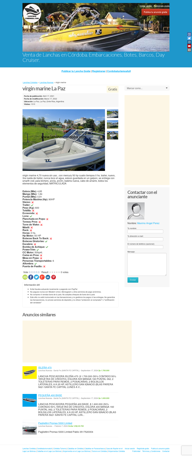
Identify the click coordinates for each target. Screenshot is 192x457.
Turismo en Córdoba (99, 451)
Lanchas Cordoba (29, 448)
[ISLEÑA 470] (29, 372)
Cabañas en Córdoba (75, 448)
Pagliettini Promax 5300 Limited (55, 423)
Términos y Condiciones (151, 451)
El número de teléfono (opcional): (141, 244)
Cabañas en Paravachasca (95, 448)
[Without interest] (29, 272)
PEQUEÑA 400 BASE (50, 395)
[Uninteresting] (30, 272)
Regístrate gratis (162, 5)
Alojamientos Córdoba (116, 451)
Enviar (133, 280)
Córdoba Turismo (59, 448)
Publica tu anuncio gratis (155, 11)
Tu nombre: (132, 228)
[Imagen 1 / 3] (63, 140)
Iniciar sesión (146, 5)
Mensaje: (131, 251)
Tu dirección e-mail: (135, 236)
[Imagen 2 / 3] (112, 125)
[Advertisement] (77, 341)
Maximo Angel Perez (148, 223)
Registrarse (98, 71)
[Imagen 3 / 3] (112, 136)
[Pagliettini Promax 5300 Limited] (29, 428)
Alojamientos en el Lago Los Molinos (76, 451)
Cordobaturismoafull (119, 71)
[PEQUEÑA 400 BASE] (29, 400)
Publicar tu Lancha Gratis (76, 71)
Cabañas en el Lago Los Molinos (49, 451)
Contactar (166, 451)
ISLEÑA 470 (45, 367)
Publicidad (136, 451)
